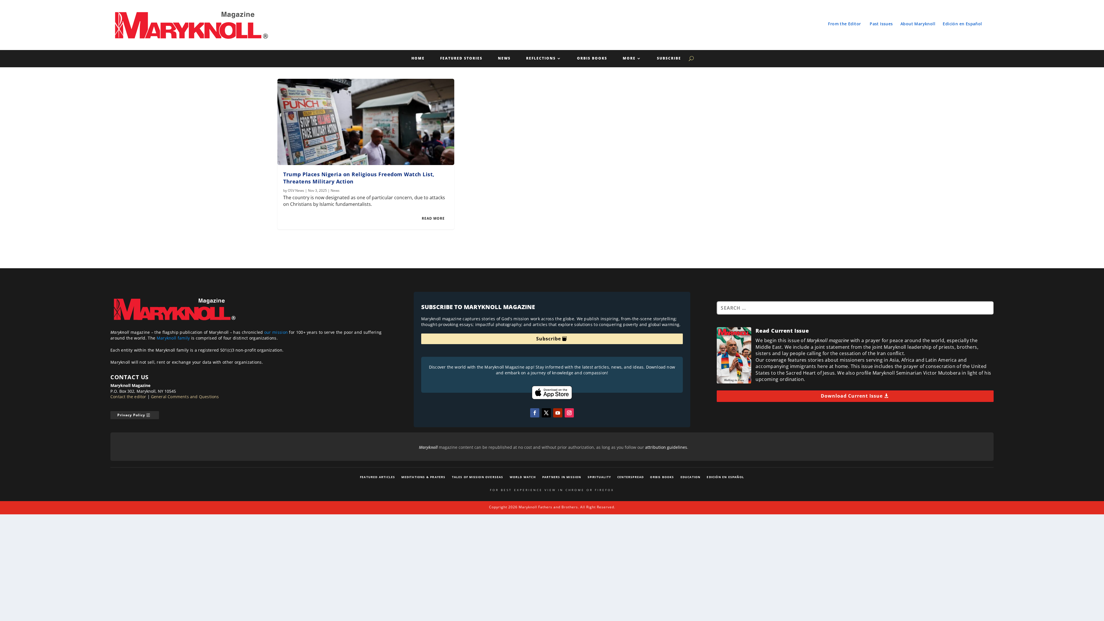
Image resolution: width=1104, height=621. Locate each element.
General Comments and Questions (185, 396)
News (504, 58)
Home (418, 58)
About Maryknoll (917, 23)
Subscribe (669, 58)
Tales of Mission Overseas (477, 477)
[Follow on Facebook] (534, 412)
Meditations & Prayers (423, 477)
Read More (433, 218)
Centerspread (630, 477)
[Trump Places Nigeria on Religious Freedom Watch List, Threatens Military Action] (365, 122)
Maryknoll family (173, 338)
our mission (276, 332)
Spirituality (599, 477)
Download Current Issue (852, 396)
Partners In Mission (561, 477)
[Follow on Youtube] (557, 412)
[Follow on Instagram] (569, 412)
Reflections (541, 58)
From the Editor (844, 23)
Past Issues (881, 23)
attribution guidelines (666, 447)
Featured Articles (377, 477)
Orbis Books (592, 58)
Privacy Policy (131, 415)
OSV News (296, 190)
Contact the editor (128, 396)
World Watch (523, 477)
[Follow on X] (546, 412)
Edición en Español (962, 23)
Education (691, 477)
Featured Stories (461, 58)
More (629, 58)
